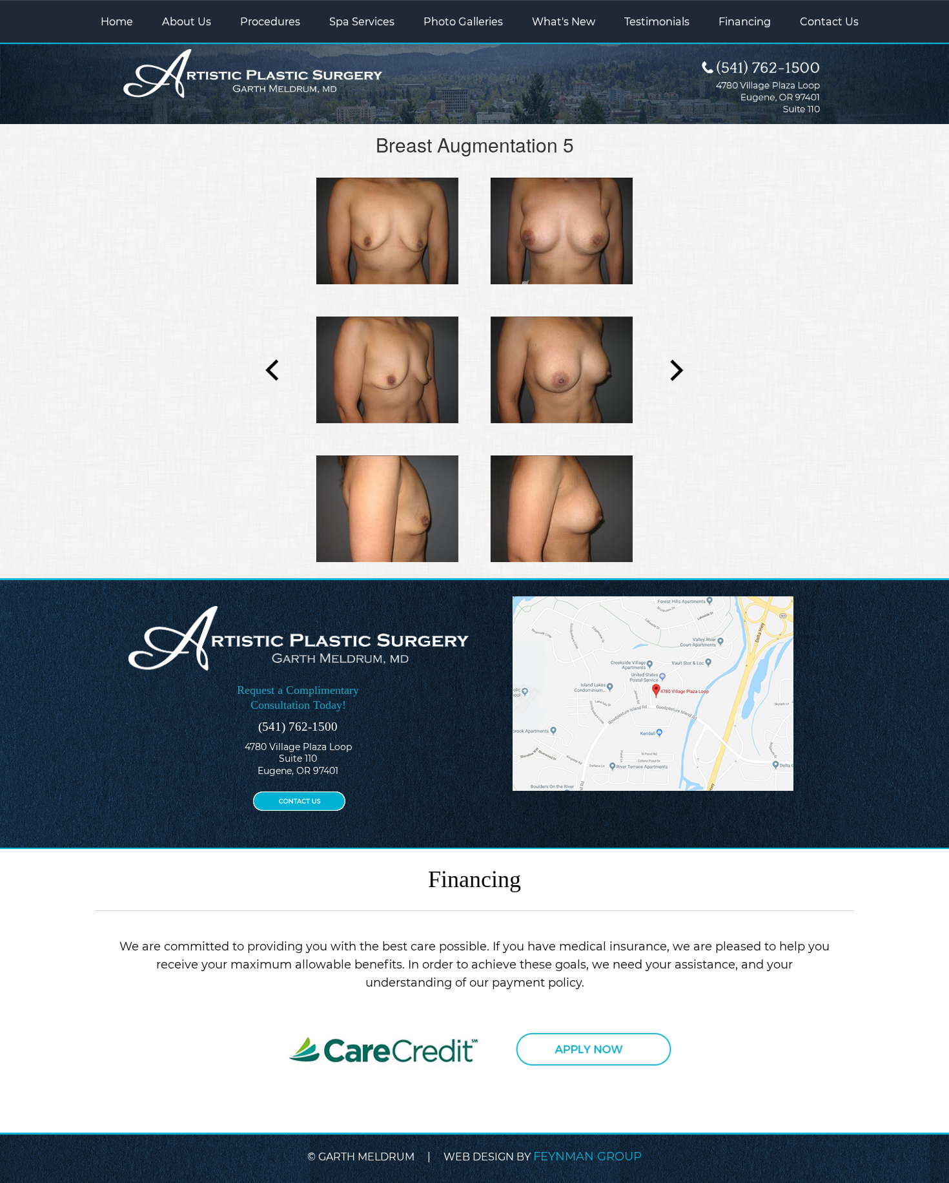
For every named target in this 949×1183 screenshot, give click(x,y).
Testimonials (656, 21)
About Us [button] (186, 21)
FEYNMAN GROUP (587, 1156)
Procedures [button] (270, 21)
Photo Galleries (463, 21)
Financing (745, 21)
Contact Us (829, 21)
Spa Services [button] (361, 21)
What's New (563, 21)
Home (117, 21)
